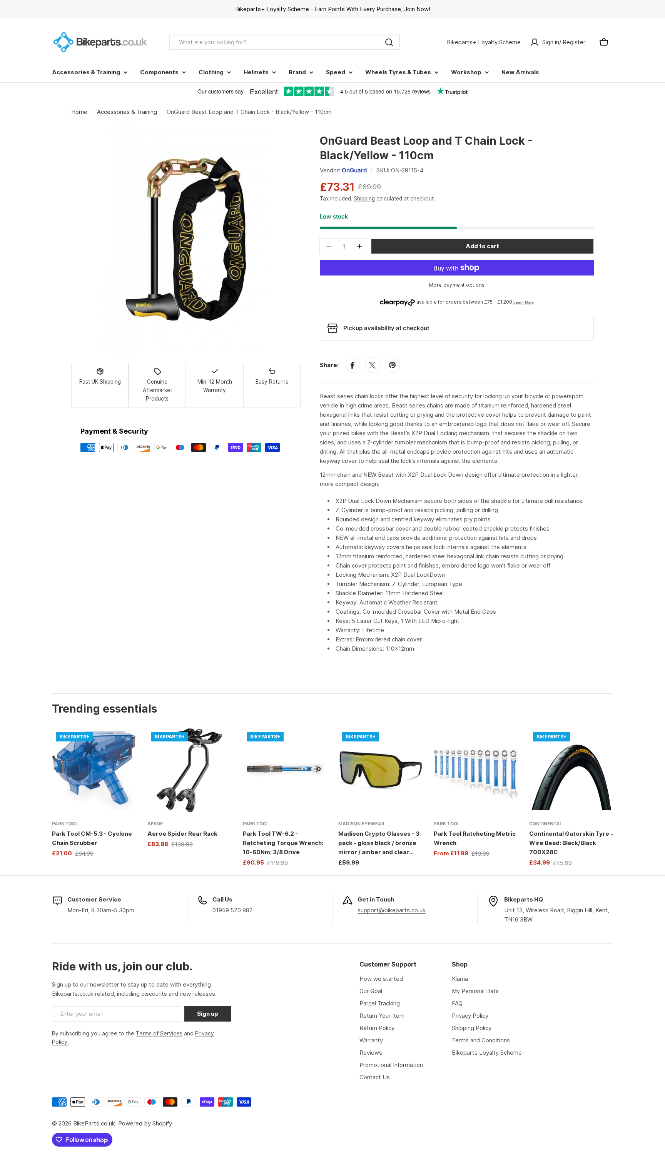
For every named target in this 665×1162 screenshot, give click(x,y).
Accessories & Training (127, 111)
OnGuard (354, 170)
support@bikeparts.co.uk (392, 910)
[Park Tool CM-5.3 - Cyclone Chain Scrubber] (94, 770)
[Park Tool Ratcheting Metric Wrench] (476, 770)
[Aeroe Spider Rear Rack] (189, 770)
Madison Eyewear (361, 823)
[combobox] (284, 42)
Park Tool (65, 823)
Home (79, 111)
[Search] (389, 42)
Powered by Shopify (145, 1123)
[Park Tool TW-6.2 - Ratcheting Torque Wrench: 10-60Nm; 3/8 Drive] (285, 770)
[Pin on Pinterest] (392, 365)
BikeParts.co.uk (94, 1123)
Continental (545, 823)
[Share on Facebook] (352, 365)
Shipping (364, 198)
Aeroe (155, 823)
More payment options (457, 285)
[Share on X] (372, 365)
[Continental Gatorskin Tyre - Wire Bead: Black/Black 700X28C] (571, 770)
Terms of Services (159, 1033)
